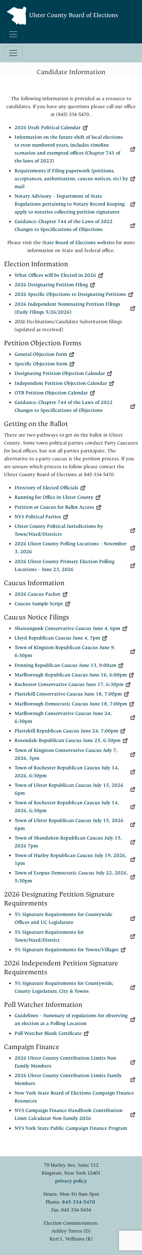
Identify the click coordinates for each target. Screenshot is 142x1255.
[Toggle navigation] (13, 34)
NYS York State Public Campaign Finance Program (71, 1128)
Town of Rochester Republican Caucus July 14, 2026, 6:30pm (67, 772)
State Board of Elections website (78, 243)
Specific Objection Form (41, 364)
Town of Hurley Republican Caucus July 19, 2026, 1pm (70, 859)
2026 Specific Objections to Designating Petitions (70, 294)
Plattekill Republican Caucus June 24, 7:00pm (66, 731)
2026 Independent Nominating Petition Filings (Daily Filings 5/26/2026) (67, 308)
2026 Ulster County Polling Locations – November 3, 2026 (70, 548)
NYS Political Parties (38, 517)
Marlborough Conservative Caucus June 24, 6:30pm (63, 717)
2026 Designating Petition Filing (51, 285)
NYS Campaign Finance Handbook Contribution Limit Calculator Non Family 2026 (69, 1114)
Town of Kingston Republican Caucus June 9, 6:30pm (65, 651)
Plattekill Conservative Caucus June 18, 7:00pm (68, 694)
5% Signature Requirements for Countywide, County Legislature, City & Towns (64, 987)
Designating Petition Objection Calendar (60, 373)
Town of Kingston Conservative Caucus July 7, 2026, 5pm (66, 754)
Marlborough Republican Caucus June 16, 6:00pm (71, 675)
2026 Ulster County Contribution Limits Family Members (68, 1079)
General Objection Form (41, 354)
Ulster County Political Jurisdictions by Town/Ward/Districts (59, 530)
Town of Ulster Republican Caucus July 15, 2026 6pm (69, 789)
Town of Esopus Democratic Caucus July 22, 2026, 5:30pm (71, 877)
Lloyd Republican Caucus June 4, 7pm (57, 638)
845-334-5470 (78, 1202)
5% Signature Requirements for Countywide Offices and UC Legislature (63, 918)
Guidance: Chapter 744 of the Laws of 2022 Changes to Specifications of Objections (64, 225)
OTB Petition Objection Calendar (51, 393)
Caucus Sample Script (39, 604)
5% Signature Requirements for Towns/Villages (67, 950)
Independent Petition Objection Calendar (61, 383)
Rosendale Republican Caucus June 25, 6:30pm (68, 740)
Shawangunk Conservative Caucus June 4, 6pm (67, 628)
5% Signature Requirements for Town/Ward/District (49, 936)
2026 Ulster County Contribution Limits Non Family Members (65, 1062)
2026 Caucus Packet (37, 594)
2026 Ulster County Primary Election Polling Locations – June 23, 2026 (64, 565)
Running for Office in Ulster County (54, 497)
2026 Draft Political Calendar (48, 128)
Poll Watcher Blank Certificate (48, 1033)
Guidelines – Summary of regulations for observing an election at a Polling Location (71, 1020)
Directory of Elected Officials (46, 488)
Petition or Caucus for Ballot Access (54, 507)
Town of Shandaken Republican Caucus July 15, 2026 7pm (68, 842)
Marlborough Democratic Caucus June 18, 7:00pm (71, 704)
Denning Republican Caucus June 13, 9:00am (65, 665)
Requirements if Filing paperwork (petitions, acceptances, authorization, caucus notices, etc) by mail (71, 179)
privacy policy (71, 1181)
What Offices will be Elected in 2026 (55, 275)
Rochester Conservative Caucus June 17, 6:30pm (69, 684)
